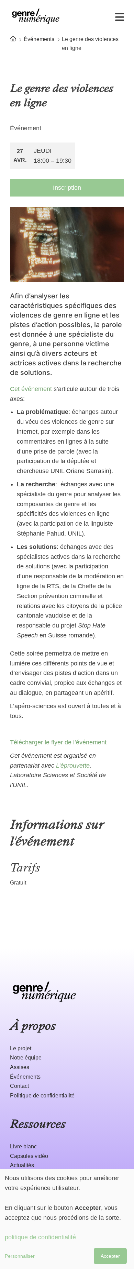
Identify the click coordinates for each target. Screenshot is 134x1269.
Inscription (67, 187)
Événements (39, 39)
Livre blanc (23, 1146)
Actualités (22, 1165)
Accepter (110, 1256)
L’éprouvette (73, 765)
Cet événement (31, 389)
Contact (19, 1086)
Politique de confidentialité (42, 1095)
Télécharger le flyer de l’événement (58, 742)
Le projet (20, 1048)
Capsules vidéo (29, 1156)
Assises (19, 1067)
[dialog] (67, 1219)
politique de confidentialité (40, 1237)
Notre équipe (26, 1058)
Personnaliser (20, 1256)
